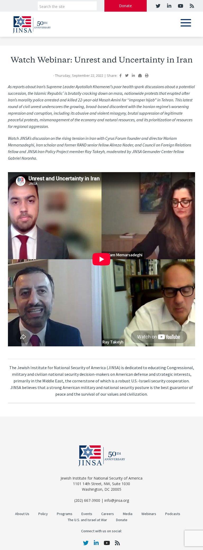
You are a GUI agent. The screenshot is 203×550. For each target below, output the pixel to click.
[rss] (191, 6)
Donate (125, 5)
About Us (22, 513)
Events (86, 513)
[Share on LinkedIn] (133, 75)
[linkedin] (168, 6)
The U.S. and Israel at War (87, 519)
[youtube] (180, 6)
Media (127, 513)
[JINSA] (32, 23)
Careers (107, 513)
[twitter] (158, 6)
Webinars (148, 513)
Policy (43, 513)
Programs (64, 513)
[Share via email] (140, 75)
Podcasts (172, 513)
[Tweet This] (126, 75)
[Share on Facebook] (120, 75)
